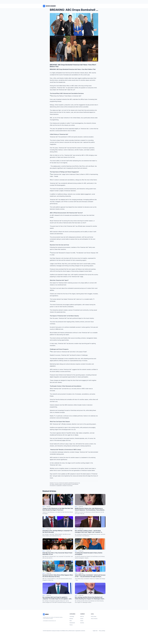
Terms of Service (94, 618)
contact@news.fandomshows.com (49, 620)
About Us (82, 616)
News (71, 620)
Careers (81, 620)
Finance (71, 624)
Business (71, 618)
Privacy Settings (102, 630)
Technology (72, 616)
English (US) (95, 630)
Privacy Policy (93, 616)
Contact (81, 618)
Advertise (82, 622)
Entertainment (72, 622)
